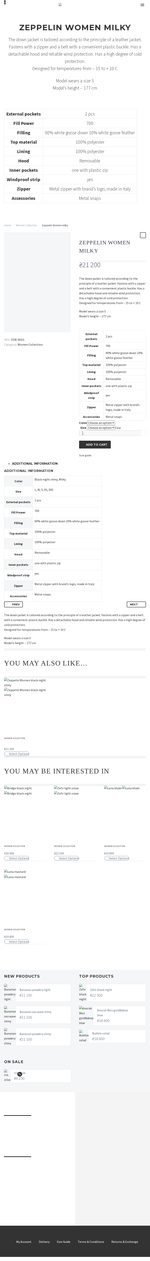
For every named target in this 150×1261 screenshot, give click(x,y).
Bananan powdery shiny (35, 1034)
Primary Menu (142, 5)
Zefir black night (101, 990)
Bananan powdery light (35, 990)
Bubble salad (100, 1033)
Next (134, 604)
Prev (16, 604)
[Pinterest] (18, 333)
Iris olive (19, 1073)
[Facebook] (6, 333)
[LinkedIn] (29, 333)
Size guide (85, 455)
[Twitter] (12, 333)
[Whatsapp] (57, 1198)
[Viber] (45, 1198)
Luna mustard (14, 932)
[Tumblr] (23, 333)
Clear (118, 428)
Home (7, 225)
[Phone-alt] (8, 1167)
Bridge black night (18, 849)
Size (83, 428)
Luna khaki (112, 849)
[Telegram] (33, 1198)
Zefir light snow (66, 849)
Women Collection (26, 225)
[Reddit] (35, 333)
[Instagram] (20, 1198)
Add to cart (96, 444)
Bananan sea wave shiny (35, 1012)
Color (83, 423)
